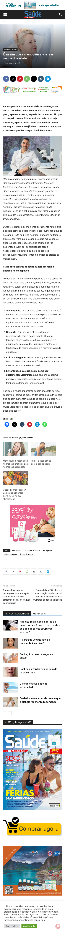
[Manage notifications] (57, 926)
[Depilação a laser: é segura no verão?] (10, 658)
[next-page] (10, 713)
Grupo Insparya (10, 554)
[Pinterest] (20, 79)
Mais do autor (39, 613)
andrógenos (16, 550)
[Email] (34, 79)
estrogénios (47, 550)
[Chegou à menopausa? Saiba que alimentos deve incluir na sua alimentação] (15, 478)
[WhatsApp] (27, 79)
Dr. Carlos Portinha (32, 550)
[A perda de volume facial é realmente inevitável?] (10, 643)
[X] (13, 79)
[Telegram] (48, 79)
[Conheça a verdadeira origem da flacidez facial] (10, 672)
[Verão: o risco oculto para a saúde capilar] (43, 449)
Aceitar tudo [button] (29, 926)
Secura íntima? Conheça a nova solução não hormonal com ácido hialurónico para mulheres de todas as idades (47, 595)
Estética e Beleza (10, 49)
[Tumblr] (41, 79)
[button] (5, 14)
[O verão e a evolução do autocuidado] (10, 687)
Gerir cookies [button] (12, 926)
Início (4, 21)
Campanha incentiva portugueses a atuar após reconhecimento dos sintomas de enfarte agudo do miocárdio (17, 596)
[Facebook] (6, 79)
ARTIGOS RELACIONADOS (17, 613)
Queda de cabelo (26, 554)
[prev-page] (5, 713)
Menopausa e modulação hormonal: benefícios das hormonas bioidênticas (15, 463)
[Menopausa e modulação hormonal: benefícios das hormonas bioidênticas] (15, 449)
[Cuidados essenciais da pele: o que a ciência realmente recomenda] (10, 702)
